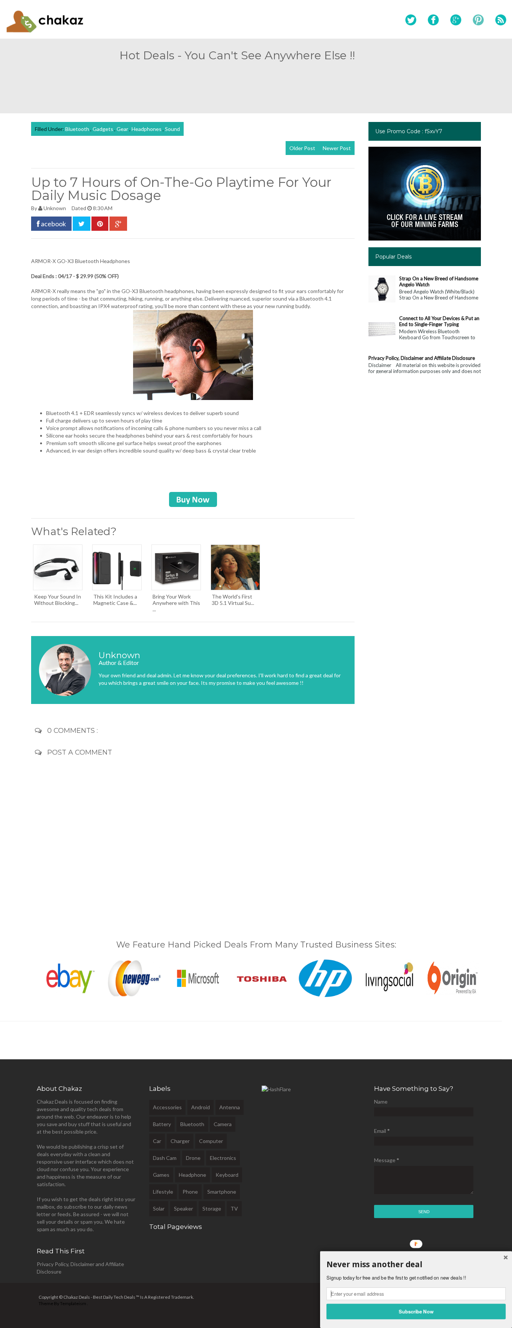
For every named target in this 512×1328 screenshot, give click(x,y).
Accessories (167, 1107)
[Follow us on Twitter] (411, 20)
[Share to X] (81, 224)
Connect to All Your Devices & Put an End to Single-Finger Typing (439, 321)
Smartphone (221, 1191)
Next (488, 976)
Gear (123, 129)
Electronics (223, 1158)
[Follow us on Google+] (456, 20)
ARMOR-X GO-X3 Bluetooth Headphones (80, 261)
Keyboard (227, 1175)
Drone (193, 1158)
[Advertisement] (256, 84)
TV (234, 1208)
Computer (211, 1141)
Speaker (183, 1208)
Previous (23, 976)
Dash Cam (165, 1158)
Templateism (73, 1303)
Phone (190, 1191)
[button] (416, 1264)
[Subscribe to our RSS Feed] (501, 20)
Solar (159, 1208)
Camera (223, 1124)
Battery (162, 1124)
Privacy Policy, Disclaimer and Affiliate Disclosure (421, 358)
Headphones (147, 129)
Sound (172, 129)
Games (161, 1175)
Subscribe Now (416, 1311)
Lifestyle (163, 1191)
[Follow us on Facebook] (433, 20)
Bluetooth (77, 129)
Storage (211, 1208)
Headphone (192, 1175)
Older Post (302, 148)
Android (200, 1107)
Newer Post (337, 148)
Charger (180, 1141)
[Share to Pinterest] (99, 224)
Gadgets (103, 129)
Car (157, 1141)
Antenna (229, 1107)
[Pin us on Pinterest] (478, 20)
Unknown (55, 208)
